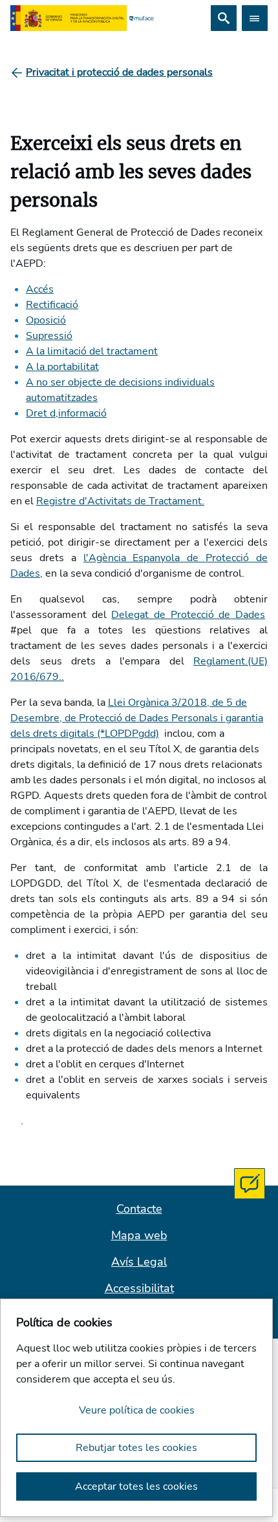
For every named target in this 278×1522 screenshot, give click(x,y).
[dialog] (136, 1408)
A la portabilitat (62, 367)
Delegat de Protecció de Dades (188, 615)
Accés (40, 289)
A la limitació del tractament (92, 351)
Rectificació (52, 305)
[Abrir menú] (255, 18)
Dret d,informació (66, 413)
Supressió (49, 336)
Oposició (46, 320)
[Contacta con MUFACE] (249, 1183)
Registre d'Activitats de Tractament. (120, 501)
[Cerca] (224, 18)
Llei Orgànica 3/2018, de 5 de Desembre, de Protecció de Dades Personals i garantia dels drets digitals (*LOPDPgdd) (136, 718)
